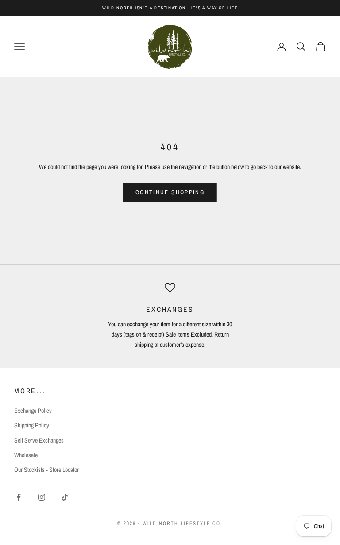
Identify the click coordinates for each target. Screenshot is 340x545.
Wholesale (26, 455)
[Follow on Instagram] (41, 497)
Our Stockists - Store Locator (46, 470)
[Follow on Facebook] (18, 497)
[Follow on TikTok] (64, 497)
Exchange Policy (33, 411)
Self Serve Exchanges (39, 440)
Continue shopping (170, 192)
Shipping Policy (31, 425)
